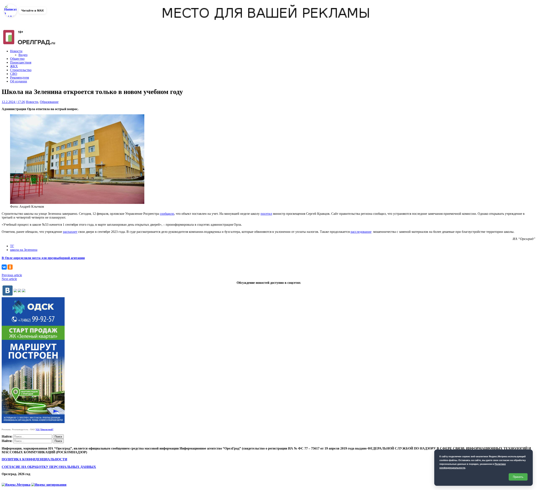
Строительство (20, 70)
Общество (17, 58)
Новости (16, 51)
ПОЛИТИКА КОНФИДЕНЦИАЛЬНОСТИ (34, 459)
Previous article (12, 275)
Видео (22, 55)
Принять (518, 476)
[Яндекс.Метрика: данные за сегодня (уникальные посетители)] (16, 485)
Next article (9, 279)
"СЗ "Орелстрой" (44, 429)
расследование (361, 231)
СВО (13, 74)
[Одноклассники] (10, 267)
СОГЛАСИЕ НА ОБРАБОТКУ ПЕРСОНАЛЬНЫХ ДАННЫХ (49, 467)
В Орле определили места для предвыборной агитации (43, 258)
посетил (266, 213)
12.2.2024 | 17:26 (13, 102)
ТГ (12, 246)
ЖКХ (14, 66)
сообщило (167, 213)
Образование (49, 102)
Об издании (18, 81)
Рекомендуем (19, 77)
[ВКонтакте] (4, 267)
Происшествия (20, 62)
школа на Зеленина (23, 250)
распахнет (70, 231)
